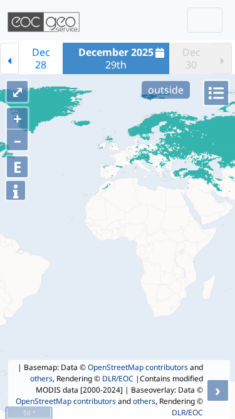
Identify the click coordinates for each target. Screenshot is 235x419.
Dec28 (41, 58)
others (41, 378)
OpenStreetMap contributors (138, 367)
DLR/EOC (117, 378)
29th (116, 58)
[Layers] (216, 93)
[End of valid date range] (222, 58)
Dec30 (191, 58)
